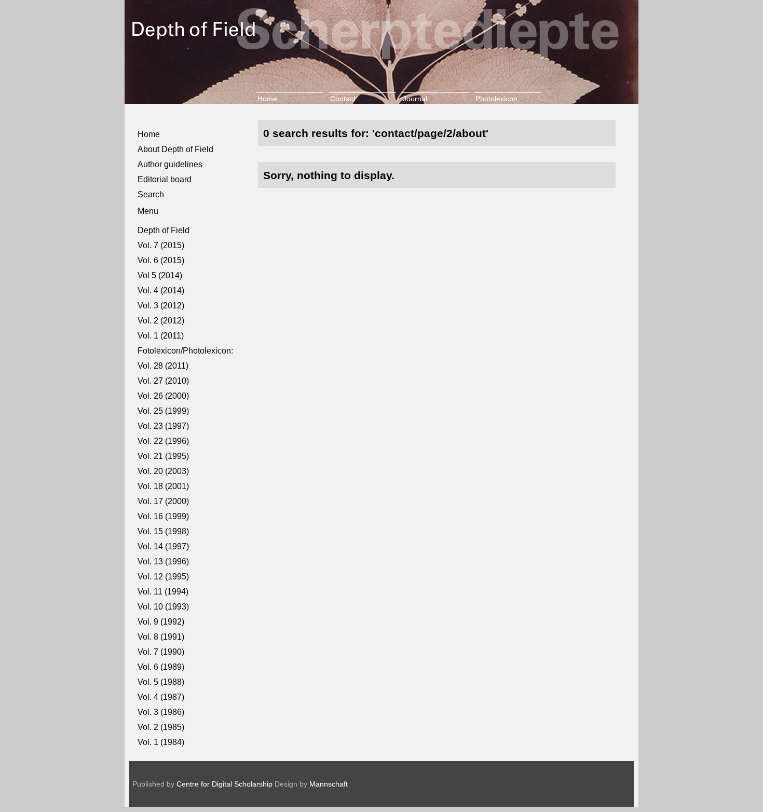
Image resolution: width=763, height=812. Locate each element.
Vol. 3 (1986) (161, 712)
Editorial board (165, 179)
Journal (415, 98)
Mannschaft (328, 784)
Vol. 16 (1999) (163, 516)
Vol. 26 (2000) (163, 395)
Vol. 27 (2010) (163, 380)
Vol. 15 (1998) (163, 531)
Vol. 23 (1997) (163, 426)
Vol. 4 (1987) (161, 697)
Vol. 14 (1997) (163, 546)
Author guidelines (170, 164)
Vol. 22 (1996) (163, 441)
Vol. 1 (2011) (161, 335)
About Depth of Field (175, 149)
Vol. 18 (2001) (163, 486)
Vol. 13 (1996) (163, 561)
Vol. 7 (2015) (161, 245)
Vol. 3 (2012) (161, 305)
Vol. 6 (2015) (161, 260)
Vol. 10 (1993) (163, 606)
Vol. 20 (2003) (163, 471)
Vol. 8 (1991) (161, 636)
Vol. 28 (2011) (163, 365)
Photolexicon (496, 98)
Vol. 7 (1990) (161, 651)
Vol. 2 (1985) (161, 727)
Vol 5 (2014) (160, 275)
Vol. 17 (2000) (163, 501)
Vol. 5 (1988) (161, 682)
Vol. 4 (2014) (161, 290)
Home (267, 98)
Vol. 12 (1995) (163, 576)
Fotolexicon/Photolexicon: (185, 350)
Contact (343, 98)
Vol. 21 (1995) (163, 456)
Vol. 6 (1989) (161, 666)
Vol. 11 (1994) (163, 591)
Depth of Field (163, 230)
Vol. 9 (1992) (161, 621)
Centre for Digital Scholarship (224, 784)
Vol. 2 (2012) (161, 320)
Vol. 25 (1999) (163, 411)
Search (151, 194)
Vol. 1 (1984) (161, 742)
